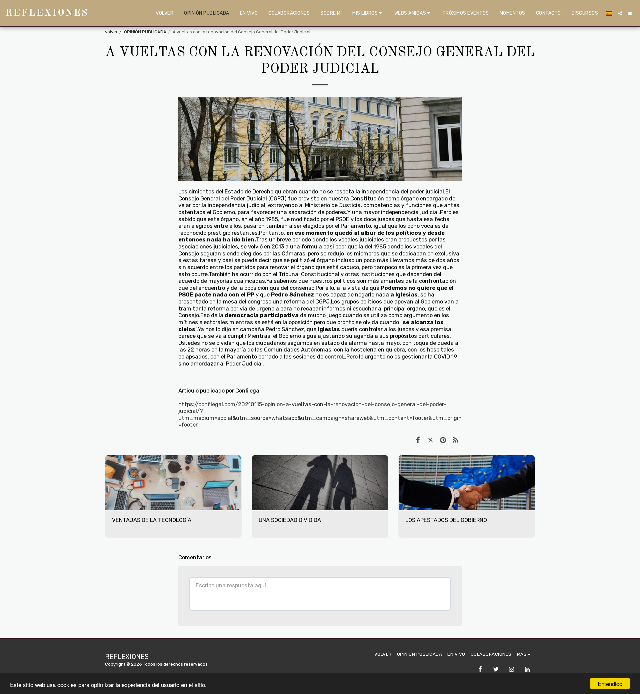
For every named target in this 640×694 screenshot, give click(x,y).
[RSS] (455, 440)
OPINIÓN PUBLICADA (145, 31)
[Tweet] (430, 440)
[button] (368, 13)
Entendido (610, 683)
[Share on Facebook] (418, 440)
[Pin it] (443, 440)
